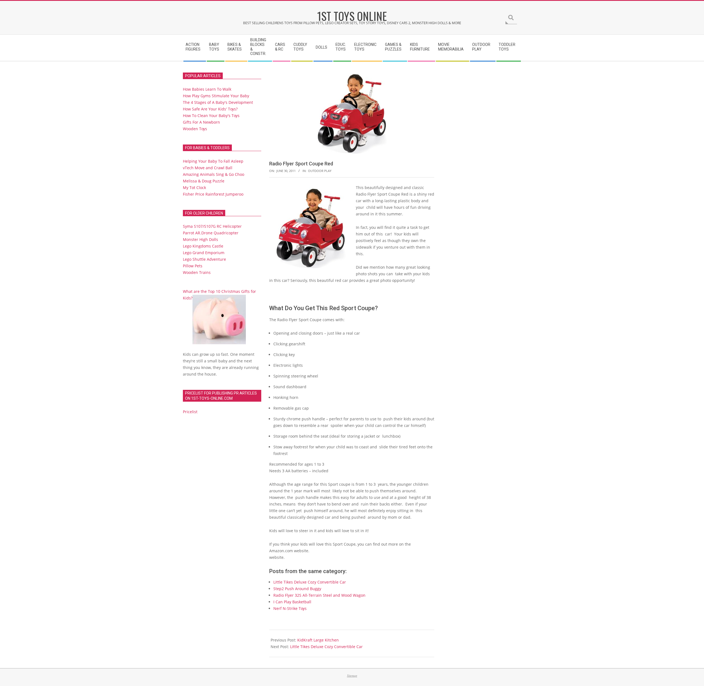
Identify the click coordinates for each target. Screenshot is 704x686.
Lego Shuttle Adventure (204, 259)
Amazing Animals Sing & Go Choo (213, 174)
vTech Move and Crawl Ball (207, 167)
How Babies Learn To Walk (207, 89)
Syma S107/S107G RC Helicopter (212, 226)
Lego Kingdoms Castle (203, 246)
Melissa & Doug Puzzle (203, 181)
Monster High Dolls (200, 239)
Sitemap (352, 675)
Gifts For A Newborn (201, 122)
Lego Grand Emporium (203, 252)
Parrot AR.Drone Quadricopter (210, 232)
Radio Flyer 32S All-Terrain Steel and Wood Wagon (319, 595)
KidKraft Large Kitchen (318, 640)
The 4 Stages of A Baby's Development (218, 102)
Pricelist (190, 411)
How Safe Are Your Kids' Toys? (210, 109)
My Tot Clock (194, 187)
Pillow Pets (192, 265)
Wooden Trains (197, 272)
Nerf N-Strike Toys (290, 608)
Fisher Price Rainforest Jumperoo (213, 194)
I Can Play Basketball (292, 601)
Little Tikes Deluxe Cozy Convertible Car (309, 582)
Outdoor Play (319, 171)
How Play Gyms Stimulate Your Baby (216, 95)
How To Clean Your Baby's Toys (211, 115)
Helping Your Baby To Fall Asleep (213, 161)
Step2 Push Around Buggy (297, 588)
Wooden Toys (195, 128)
